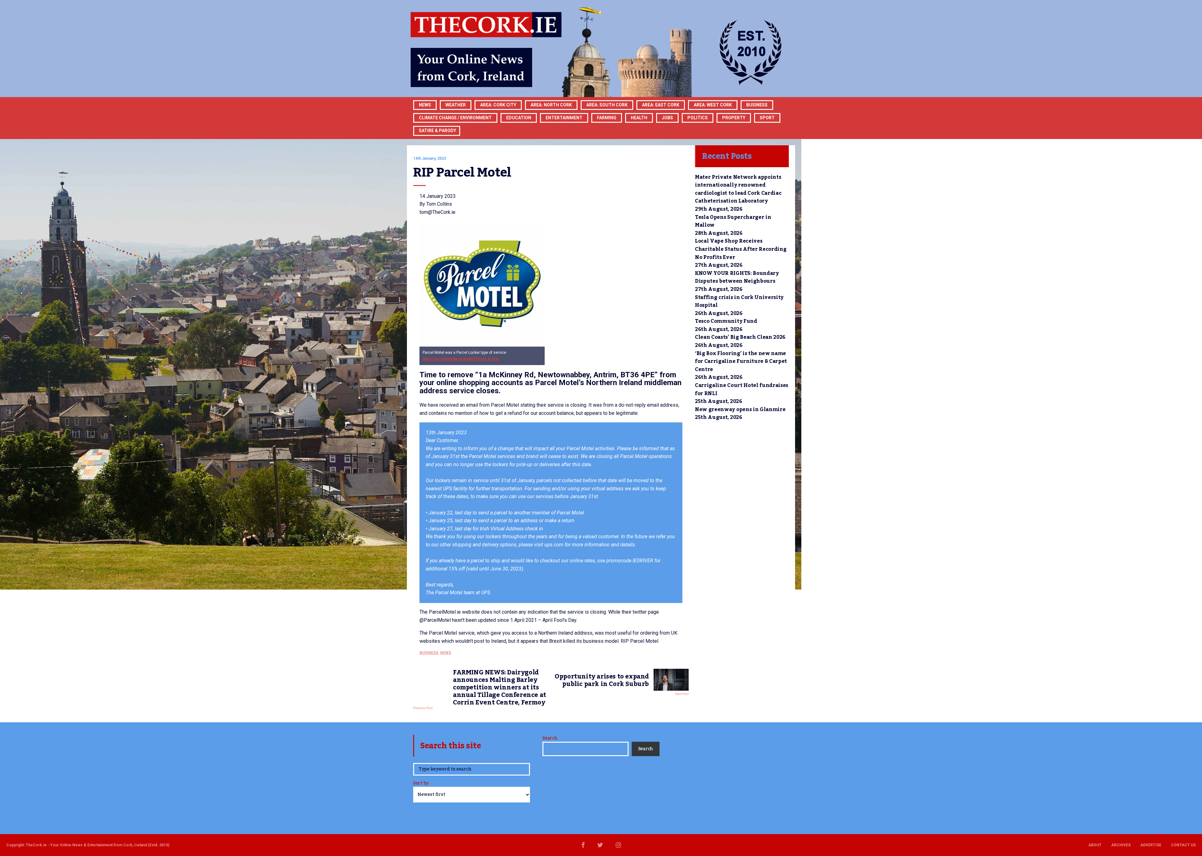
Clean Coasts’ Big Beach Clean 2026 (740, 337)
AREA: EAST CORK (660, 104)
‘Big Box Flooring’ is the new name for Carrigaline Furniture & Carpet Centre (741, 361)
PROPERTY (733, 117)
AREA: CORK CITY (498, 104)
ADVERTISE (1150, 845)
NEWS (445, 653)
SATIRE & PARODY (437, 130)
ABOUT (1095, 845)
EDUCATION (518, 117)
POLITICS (697, 117)
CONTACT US (1183, 845)
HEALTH (639, 117)
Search (549, 738)
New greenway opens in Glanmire (740, 410)
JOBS (667, 117)
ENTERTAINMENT (564, 117)
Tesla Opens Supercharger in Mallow (733, 221)
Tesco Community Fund (726, 321)
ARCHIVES (1121, 845)
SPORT (767, 117)
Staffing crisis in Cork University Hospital (739, 301)
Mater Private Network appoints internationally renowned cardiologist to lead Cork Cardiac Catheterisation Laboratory (738, 189)
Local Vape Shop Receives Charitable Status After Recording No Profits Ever (740, 249)
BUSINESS (757, 104)
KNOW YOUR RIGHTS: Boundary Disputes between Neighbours (737, 277)
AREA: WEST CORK (713, 104)
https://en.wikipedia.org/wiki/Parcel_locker (461, 359)
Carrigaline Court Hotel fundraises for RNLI (741, 389)
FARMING (606, 117)
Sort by (421, 784)
